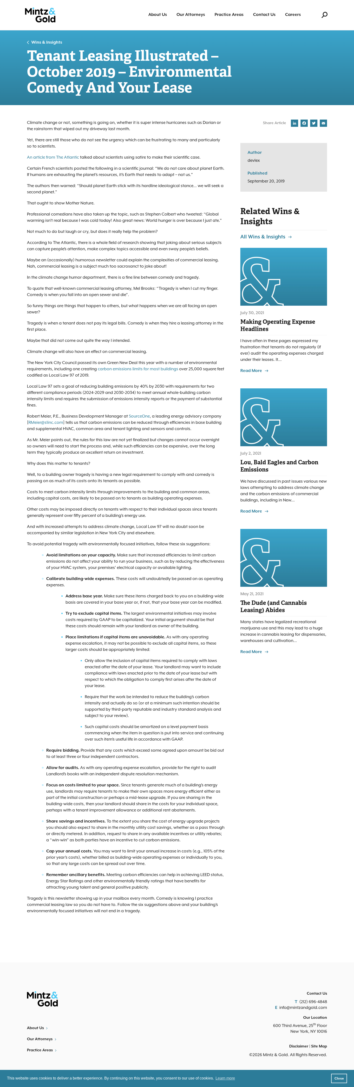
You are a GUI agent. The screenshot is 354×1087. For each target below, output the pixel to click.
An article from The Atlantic (53, 157)
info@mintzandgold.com (303, 1007)
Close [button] (339, 1078)
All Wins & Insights (262, 237)
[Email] (323, 124)
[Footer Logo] (100, 998)
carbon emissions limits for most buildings (138, 369)
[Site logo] (40, 15)
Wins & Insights (46, 42)
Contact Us (264, 14)
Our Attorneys (191, 14)
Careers (293, 14)
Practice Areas (229, 14)
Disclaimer (298, 1046)
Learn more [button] (225, 1078)
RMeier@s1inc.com (45, 422)
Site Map (319, 1046)
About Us (157, 14)
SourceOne (139, 416)
